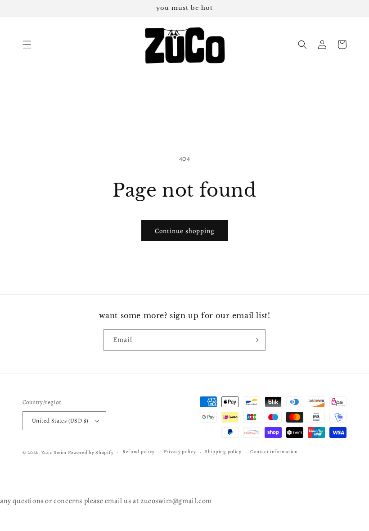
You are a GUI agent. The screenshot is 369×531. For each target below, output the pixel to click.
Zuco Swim (54, 452)
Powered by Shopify (91, 452)
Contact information (273, 451)
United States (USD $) (60, 420)
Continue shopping (185, 230)
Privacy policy (180, 451)
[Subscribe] (255, 340)
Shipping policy (223, 451)
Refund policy (138, 451)
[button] (27, 44)
